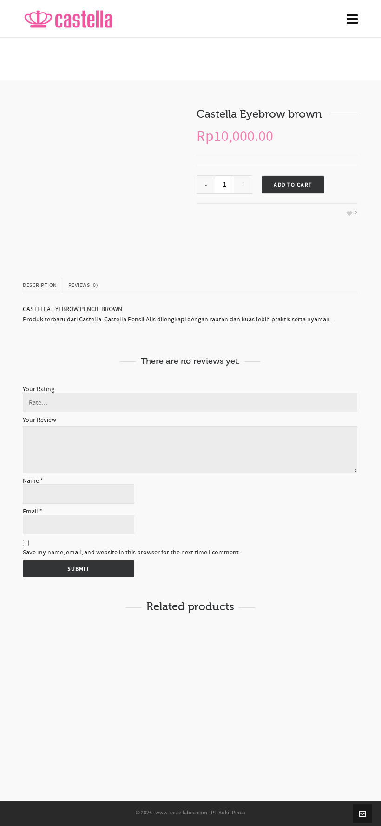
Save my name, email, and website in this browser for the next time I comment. (131, 552)
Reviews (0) (83, 285)
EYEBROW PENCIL (266, 59)
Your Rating (38, 389)
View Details (59, 647)
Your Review (39, 420)
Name (33, 481)
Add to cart (293, 184)
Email (32, 511)
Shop (231, 59)
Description (40, 285)
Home (208, 59)
